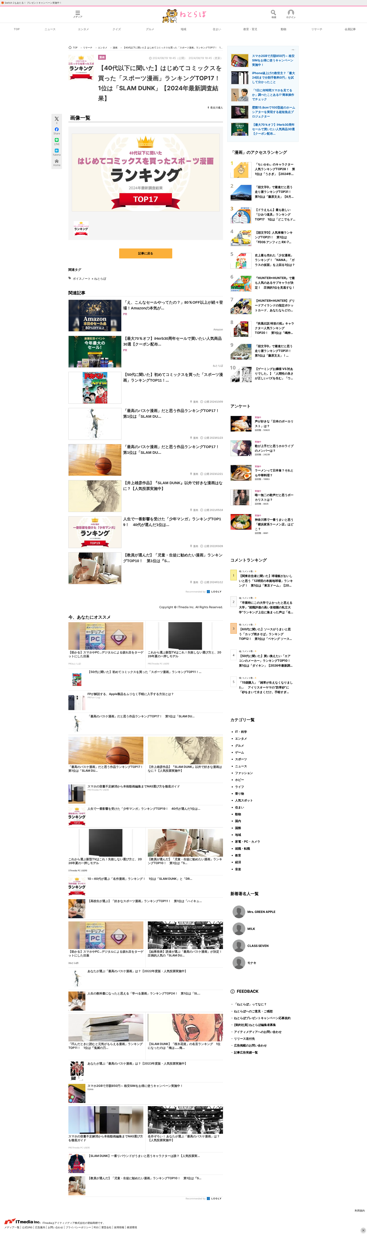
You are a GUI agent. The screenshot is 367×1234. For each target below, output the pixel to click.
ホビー (239, 779)
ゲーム (239, 752)
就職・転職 (242, 848)
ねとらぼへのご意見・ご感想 (251, 1011)
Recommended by (196, 591)
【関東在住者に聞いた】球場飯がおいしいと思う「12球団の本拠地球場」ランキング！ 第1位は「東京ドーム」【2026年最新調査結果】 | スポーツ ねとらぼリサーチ (266, 585)
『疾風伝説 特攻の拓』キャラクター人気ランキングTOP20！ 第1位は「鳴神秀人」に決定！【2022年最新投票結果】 (275, 333)
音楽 (238, 869)
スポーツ (241, 759)
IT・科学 (241, 731)
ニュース (50, 29)
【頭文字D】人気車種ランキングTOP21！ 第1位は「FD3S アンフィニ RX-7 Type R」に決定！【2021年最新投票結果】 (274, 242)
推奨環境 (132, 1227)
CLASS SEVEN (258, 946)
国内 (238, 821)
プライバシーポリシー (79, 1227)
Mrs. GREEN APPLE (261, 912)
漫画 (102, 57)
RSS (96, 1227)
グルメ (150, 29)
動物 (283, 29)
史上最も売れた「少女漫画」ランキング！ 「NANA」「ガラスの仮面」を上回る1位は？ (275, 260)
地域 (183, 29)
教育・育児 (250, 29)
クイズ (117, 29)
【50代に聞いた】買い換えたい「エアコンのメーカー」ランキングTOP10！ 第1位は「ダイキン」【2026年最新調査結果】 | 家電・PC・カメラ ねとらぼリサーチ (266, 665)
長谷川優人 (216, 107)
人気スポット (244, 800)
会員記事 (350, 29)
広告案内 (40, 1227)
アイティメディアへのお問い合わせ (256, 1032)
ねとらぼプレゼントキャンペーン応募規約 (260, 1018)
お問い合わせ (56, 1227)
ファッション (244, 773)
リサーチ (316, 29)
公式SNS (27, 1227)
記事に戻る (145, 253)
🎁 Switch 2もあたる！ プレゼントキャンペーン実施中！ (31, 2)
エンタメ (83, 29)
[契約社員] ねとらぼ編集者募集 (253, 1025)
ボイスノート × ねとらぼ (89, 278)
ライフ (239, 786)
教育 (238, 855)
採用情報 (119, 1227)
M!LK (251, 929)
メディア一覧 (12, 1227)
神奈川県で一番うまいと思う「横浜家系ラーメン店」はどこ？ (274, 524)
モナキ (251, 963)
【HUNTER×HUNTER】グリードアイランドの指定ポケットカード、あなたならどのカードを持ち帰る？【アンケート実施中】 (275, 310)
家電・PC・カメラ (247, 841)
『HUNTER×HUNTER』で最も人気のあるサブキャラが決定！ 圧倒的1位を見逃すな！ (275, 282)
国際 (238, 828)
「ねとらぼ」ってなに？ (248, 1004)
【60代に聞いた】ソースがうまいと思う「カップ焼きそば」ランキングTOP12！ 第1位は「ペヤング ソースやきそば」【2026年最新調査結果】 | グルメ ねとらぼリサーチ (265, 638)
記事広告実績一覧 (244, 1052)
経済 (238, 862)
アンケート (240, 406)
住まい (217, 29)
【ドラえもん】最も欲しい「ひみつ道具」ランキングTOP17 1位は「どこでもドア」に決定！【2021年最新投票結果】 (275, 219)
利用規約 (360, 1210)
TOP (17, 29)
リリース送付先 (242, 1038)
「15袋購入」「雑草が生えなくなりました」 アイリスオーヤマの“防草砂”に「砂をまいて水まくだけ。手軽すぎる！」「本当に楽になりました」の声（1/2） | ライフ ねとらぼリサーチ (266, 692)
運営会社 (106, 1227)
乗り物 (239, 793)
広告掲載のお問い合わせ (248, 1045)
